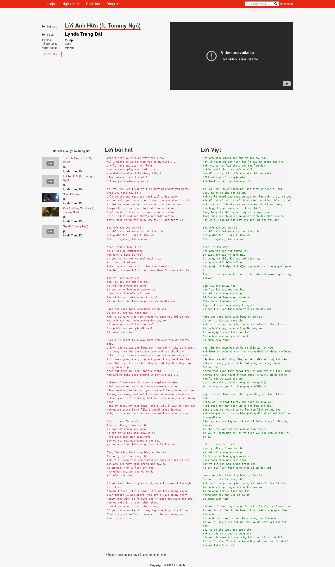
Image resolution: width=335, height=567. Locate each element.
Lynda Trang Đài (73, 171)
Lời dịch (51, 3)
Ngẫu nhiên (71, 3)
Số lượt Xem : (50, 44)
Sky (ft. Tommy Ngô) (75, 226)
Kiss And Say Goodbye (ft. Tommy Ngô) (79, 210)
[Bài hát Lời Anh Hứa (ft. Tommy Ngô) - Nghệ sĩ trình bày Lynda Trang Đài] (50, 180)
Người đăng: (49, 48)
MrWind (69, 48)
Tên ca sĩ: (48, 34)
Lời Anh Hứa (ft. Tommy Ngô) (77, 178)
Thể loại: (47, 40)
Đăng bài (113, 3)
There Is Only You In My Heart (78, 160)
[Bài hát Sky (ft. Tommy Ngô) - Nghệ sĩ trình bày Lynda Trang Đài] (50, 231)
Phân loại (93, 3)
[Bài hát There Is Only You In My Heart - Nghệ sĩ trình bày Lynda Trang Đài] (50, 162)
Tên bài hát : (49, 26)
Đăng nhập (287, 4)
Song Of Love (71, 194)
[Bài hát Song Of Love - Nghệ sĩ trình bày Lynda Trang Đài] (50, 197)
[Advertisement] (158, 118)
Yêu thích (53, 54)
